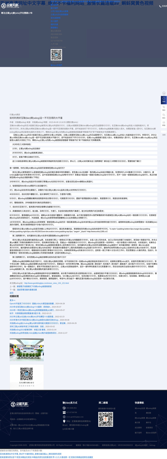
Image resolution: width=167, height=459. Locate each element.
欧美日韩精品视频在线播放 (82, 457)
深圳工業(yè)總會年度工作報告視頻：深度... (27, 327)
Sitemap (152, 445)
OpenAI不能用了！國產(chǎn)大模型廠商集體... (32, 304)
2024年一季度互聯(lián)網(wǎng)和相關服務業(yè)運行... (32, 310)
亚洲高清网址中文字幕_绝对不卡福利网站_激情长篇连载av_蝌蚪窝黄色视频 (30, 454)
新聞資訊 (149, 428)
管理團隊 (64, 15)
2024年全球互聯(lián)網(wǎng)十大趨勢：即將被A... (30, 307)
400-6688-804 (71, 408)
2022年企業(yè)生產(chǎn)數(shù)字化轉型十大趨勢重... (32, 317)
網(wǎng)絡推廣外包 (151, 420)
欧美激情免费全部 (7, 457)
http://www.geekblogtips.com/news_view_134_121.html (46, 283)
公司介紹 (54, 11)
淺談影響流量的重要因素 (27, 290)
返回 (11, 293)
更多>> (12, 300)
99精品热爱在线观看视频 (42, 457)
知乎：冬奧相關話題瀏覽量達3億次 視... (26, 313)
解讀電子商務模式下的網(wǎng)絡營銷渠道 (34, 286)
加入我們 (54, 21)
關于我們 (54, 8)
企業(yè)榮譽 (63, 11)
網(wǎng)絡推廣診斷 (151, 410)
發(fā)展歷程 (56, 18)
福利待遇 (54, 24)
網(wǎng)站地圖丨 (142, 445)
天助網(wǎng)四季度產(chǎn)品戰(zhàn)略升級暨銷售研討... (34, 333)
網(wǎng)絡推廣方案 (140, 420)
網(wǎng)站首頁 (140, 410)
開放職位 (54, 28)
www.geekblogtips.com (74, 417)
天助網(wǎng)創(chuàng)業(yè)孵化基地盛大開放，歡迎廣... (38, 323)
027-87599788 (71, 412)
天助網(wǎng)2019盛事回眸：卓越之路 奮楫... (28, 330)
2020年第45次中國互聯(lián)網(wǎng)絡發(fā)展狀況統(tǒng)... (35, 320)
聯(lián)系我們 (151, 433)
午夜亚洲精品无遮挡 (23, 457)
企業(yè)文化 (56, 15)
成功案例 (138, 428)
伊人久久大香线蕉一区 (61, 457)
